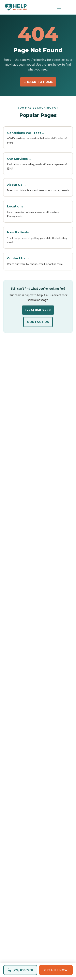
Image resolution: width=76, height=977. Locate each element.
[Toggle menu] (59, 7)
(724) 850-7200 (38, 310)
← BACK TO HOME (38, 82)
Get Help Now (55, 970)
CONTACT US (38, 322)
